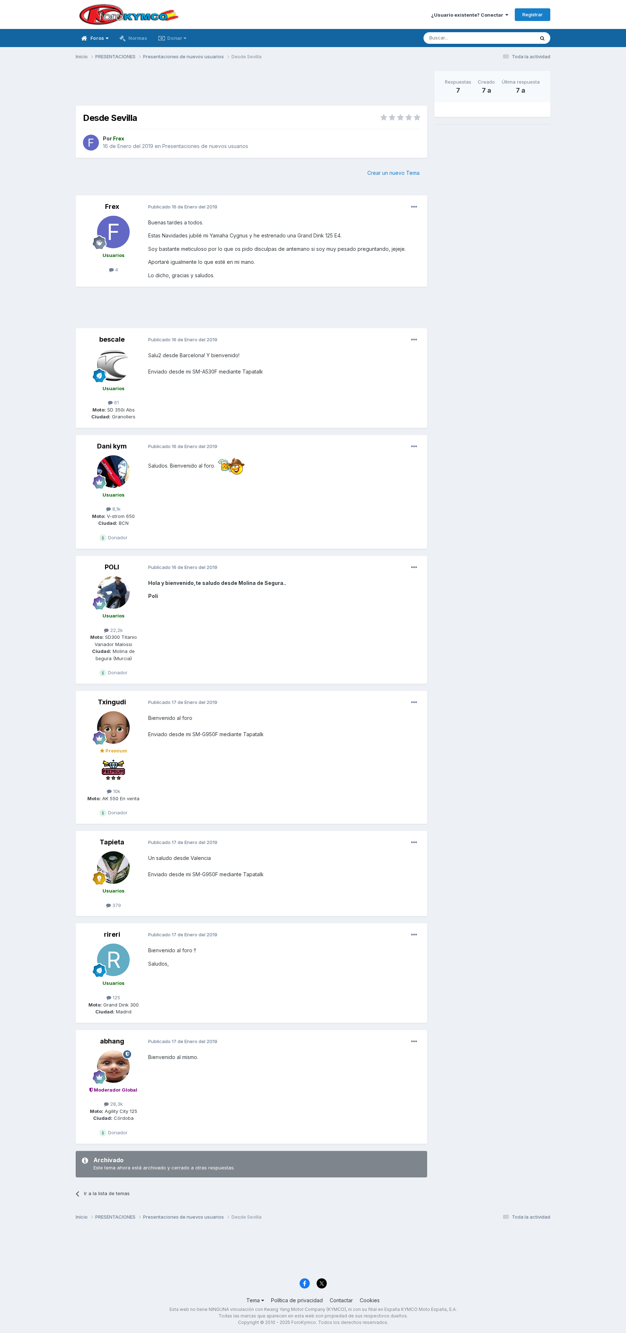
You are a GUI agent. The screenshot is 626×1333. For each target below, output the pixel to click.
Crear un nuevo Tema (393, 173)
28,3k (116, 1104)
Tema (253, 1300)
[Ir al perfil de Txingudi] (113, 727)
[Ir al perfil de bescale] (113, 365)
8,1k (116, 509)
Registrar (532, 14)
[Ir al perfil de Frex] (91, 143)
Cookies (370, 1300)
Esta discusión (509, 38)
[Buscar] (542, 38)
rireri (112, 934)
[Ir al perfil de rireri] (113, 960)
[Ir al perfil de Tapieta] (113, 867)
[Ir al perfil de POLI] (113, 592)
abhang (112, 1041)
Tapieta (112, 842)
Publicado (182, 207)
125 (115, 997)
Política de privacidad (297, 1300)
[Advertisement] (251, 87)
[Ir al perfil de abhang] (113, 1066)
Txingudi (112, 702)
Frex (112, 206)
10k (116, 791)
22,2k (116, 630)
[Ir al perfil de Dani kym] (113, 471)
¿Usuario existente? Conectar (468, 15)
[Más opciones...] (414, 207)
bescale (112, 339)
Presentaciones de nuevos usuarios (205, 146)
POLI (112, 567)
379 (116, 905)
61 (116, 402)
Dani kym (112, 446)
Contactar (341, 1300)
